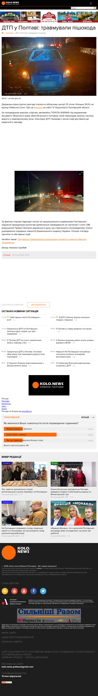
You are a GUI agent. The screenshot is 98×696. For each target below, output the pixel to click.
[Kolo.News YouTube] (49, 385)
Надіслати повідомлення (17, 637)
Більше (85, 417)
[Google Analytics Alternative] (7, 682)
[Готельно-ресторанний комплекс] (49, 17)
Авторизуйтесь (38, 305)
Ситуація (6, 255)
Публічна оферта (12, 641)
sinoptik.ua (27, 411)
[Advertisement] (49, 148)
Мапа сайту (9, 632)
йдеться (38, 107)
